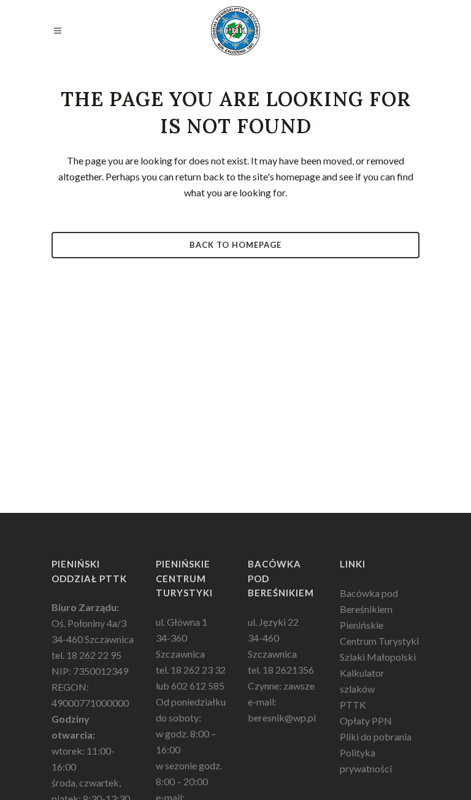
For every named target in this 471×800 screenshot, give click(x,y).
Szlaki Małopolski (378, 657)
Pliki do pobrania (376, 736)
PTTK (353, 704)
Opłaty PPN (366, 720)
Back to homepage (235, 245)
